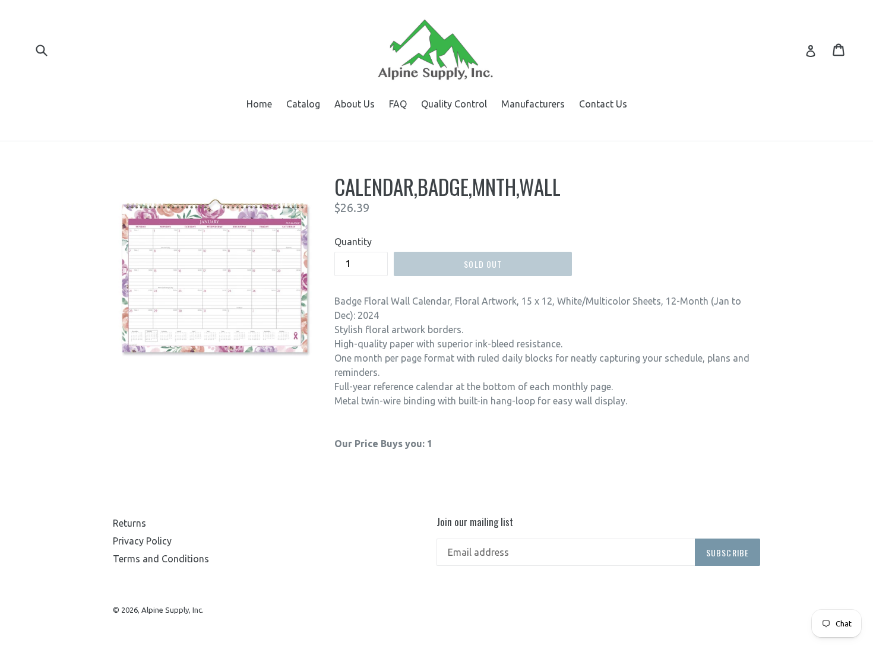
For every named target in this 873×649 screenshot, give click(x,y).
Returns (129, 523)
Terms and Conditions (161, 558)
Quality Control (454, 104)
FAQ (398, 104)
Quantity (353, 241)
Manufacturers (533, 104)
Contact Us (603, 104)
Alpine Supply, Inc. (172, 610)
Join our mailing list (474, 522)
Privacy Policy (142, 541)
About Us (354, 104)
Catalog (303, 104)
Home (259, 104)
